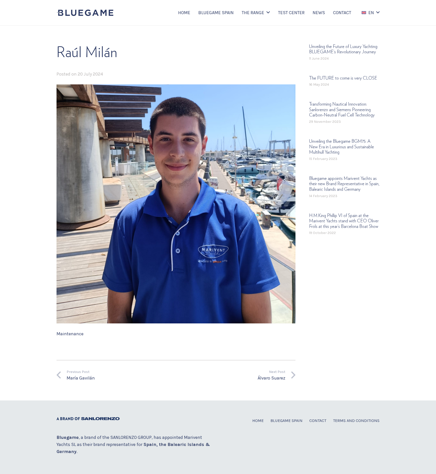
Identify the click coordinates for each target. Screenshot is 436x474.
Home (258, 420)
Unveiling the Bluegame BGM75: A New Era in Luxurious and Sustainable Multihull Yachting (341, 147)
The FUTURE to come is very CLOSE (343, 78)
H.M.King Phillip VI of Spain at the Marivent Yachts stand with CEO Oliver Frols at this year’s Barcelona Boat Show (344, 221)
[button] (268, 12)
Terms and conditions (356, 420)
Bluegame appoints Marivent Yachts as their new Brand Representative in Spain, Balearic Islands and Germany (344, 184)
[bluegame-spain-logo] (85, 13)
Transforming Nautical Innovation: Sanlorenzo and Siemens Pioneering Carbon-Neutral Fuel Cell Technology (342, 110)
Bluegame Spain (286, 420)
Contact (317, 420)
